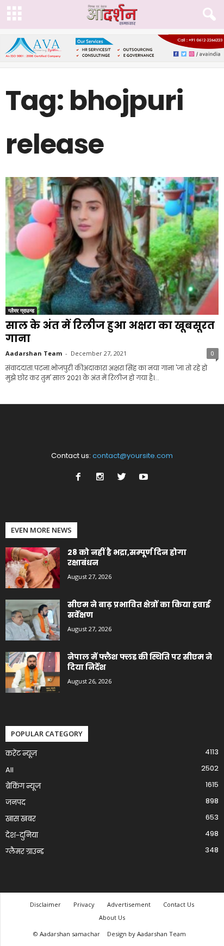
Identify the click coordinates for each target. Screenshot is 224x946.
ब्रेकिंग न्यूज (23, 786)
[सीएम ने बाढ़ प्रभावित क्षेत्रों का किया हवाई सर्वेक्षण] (32, 620)
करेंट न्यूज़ (21, 753)
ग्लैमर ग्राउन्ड (21, 310)
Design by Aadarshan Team (146, 934)
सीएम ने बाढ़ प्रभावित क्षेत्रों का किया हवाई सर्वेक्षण (138, 609)
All (9, 770)
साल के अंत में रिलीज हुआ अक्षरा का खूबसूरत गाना (110, 332)
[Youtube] (145, 478)
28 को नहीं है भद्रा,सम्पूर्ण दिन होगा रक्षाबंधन (126, 557)
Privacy (84, 904)
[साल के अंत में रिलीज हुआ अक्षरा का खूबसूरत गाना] (112, 246)
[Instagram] (102, 478)
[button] (207, 15)
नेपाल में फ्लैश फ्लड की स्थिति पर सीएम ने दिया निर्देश (139, 662)
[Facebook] (80, 478)
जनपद (15, 802)
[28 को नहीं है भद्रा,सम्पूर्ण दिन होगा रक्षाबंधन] (32, 567)
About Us (112, 917)
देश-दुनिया (21, 835)
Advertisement (129, 904)
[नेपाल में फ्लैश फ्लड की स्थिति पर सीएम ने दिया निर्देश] (32, 672)
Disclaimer (45, 904)
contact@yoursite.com (132, 455)
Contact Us (178, 904)
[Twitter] (124, 478)
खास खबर (20, 819)
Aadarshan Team (33, 353)
